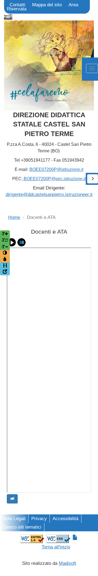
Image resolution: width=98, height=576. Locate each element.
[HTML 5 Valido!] (32, 538)
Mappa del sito (47, 4)
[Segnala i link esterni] (5, 272)
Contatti (17, 4)
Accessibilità (65, 518)
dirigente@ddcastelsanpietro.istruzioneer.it (49, 194)
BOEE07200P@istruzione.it (56, 169)
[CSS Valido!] (58, 538)
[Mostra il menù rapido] (5, 266)
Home (14, 217)
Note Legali (14, 518)
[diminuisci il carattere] (5, 246)
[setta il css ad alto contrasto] (5, 253)
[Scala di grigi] (5, 259)
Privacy (39, 518)
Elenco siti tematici (22, 527)
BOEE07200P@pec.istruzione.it (54, 178)
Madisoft (67, 563)
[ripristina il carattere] (5, 240)
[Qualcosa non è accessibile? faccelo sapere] (12, 498)
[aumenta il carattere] (5, 233)
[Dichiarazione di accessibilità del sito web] (75, 538)
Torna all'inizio (56, 547)
